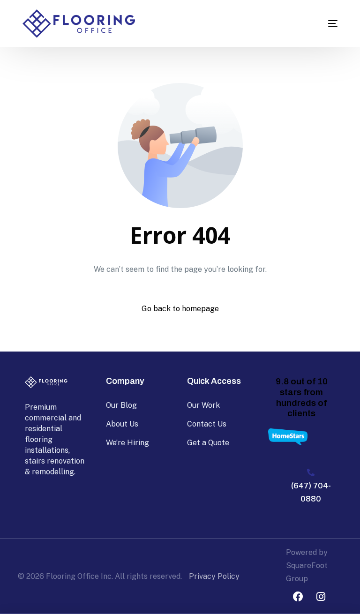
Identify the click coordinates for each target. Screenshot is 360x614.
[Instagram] (321, 596)
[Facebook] (298, 596)
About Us (122, 423)
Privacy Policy (214, 576)
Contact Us (206, 423)
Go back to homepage (180, 308)
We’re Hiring (127, 442)
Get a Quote (208, 442)
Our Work (203, 405)
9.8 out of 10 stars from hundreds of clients (302, 397)
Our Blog (121, 405)
